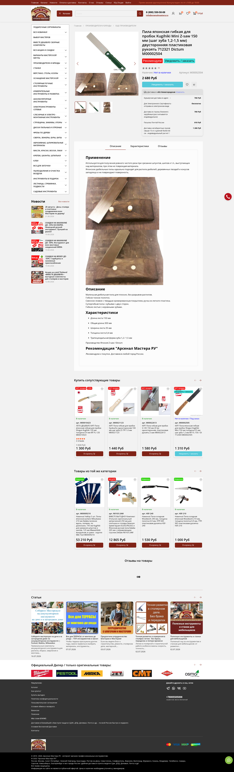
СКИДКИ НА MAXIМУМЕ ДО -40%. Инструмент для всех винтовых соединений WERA (57, 243)
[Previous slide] (78, 63)
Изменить (180, 92)
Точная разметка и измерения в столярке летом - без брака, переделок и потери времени (150, 638)
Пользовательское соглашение (44, 703)
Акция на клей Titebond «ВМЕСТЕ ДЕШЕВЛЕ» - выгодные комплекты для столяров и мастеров (56, 275)
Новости (53, 2)
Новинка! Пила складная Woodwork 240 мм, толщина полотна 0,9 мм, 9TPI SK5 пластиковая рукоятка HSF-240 (154, 521)
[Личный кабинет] (173, 13)
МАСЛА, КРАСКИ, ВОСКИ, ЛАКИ (47, 150)
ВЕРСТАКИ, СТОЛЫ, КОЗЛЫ (45, 73)
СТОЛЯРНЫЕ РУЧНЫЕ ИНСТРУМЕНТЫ (43, 84)
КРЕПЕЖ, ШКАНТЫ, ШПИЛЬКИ (47, 155)
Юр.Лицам (118, 2)
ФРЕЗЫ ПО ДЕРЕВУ (41, 132)
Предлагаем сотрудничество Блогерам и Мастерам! (114, 637)
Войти (128, 2)
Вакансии (35, 710)
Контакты (82, 2)
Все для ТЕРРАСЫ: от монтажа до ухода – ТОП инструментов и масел (82, 637)
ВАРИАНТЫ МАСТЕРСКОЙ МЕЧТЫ (45, 56)
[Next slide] (134, 63)
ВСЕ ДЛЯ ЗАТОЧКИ (41, 165)
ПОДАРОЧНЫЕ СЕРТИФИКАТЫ (47, 27)
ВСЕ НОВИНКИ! (40, 32)
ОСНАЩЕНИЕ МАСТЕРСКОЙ (45, 78)
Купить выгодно (38, 695)
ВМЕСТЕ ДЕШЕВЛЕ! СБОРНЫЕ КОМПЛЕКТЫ (46, 43)
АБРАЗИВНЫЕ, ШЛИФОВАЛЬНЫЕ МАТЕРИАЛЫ (48, 144)
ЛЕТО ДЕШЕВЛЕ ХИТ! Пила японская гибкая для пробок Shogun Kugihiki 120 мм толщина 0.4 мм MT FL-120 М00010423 (88, 430)
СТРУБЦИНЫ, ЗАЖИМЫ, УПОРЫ (47, 122)
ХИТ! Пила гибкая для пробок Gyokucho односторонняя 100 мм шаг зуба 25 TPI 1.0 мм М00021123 (122, 429)
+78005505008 (174, 697)
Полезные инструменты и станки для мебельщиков (185, 637)
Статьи (109, 2)
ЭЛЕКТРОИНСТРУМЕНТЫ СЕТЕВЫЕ (44, 108)
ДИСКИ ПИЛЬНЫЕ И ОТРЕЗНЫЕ (47, 127)
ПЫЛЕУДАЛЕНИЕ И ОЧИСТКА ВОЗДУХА (46, 172)
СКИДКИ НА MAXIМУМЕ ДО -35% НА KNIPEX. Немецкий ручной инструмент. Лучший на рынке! (56, 227)
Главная (35, 2)
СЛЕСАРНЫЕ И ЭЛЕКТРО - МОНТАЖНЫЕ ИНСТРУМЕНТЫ (46, 116)
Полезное (35, 714)
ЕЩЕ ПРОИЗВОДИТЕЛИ (126, 25)
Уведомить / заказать (162, 84)
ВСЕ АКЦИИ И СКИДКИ (43, 50)
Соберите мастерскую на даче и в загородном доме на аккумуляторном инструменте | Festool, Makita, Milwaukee (46, 639)
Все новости (63, 201)
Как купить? (36, 691)
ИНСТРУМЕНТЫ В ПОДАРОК (46, 178)
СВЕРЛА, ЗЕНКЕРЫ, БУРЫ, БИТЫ (47, 137)
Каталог (44, 2)
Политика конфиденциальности (44, 699)
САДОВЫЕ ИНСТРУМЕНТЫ (45, 191)
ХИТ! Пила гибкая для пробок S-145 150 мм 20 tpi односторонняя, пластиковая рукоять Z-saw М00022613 (155, 429)
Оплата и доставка (67, 2)
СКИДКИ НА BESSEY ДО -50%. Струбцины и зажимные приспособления (55, 259)
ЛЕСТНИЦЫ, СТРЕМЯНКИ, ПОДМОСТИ (44, 185)
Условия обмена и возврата (43, 706)
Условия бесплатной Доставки (44, 727)
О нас (91, 2)
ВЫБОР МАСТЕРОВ (41, 37)
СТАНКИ (37, 68)
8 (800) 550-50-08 (155, 12)
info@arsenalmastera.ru (157, 15)
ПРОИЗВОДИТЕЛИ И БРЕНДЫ (98, 25)
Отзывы (99, 2)
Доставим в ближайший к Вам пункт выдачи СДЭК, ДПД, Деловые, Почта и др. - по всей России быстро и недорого (79, 723)
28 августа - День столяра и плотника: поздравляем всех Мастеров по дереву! (57, 210)
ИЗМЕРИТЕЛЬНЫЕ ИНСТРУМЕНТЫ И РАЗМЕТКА (46, 92)
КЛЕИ (35, 160)
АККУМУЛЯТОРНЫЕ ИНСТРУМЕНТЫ (42, 100)
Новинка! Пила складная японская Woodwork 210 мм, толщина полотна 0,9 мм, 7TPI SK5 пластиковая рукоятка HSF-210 (188, 521)
